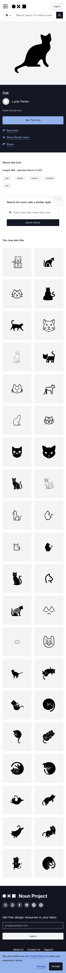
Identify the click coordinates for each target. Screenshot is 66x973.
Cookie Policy (37, 956)
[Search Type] (8, 15)
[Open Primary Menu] (5, 6)
